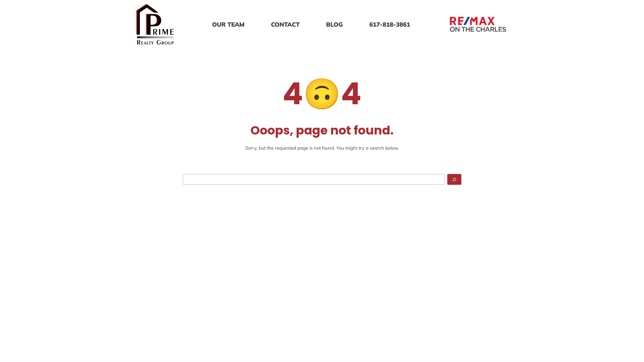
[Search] (454, 179)
